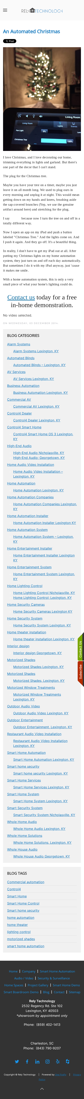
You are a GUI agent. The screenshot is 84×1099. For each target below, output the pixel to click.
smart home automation (25, 946)
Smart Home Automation (57, 971)
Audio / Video (23, 978)
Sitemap (74, 992)
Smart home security (23, 910)
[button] (5, 10)
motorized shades (21, 939)
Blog (46, 992)
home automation (20, 918)
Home (13, 971)
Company (28, 971)
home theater (17, 925)
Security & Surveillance (54, 978)
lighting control (19, 932)
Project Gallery (38, 985)
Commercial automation (25, 882)
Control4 (14, 889)
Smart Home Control (23, 903)
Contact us (21, 297)
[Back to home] (42, 10)
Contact (59, 992)
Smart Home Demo (66, 985)
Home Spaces (13, 985)
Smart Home (17, 896)
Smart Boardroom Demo (21, 992)
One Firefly (60, 1074)
